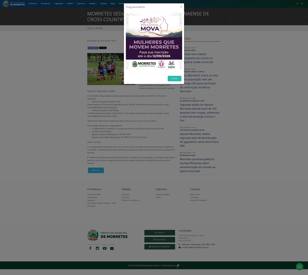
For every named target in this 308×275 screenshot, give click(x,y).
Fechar (174, 78)
